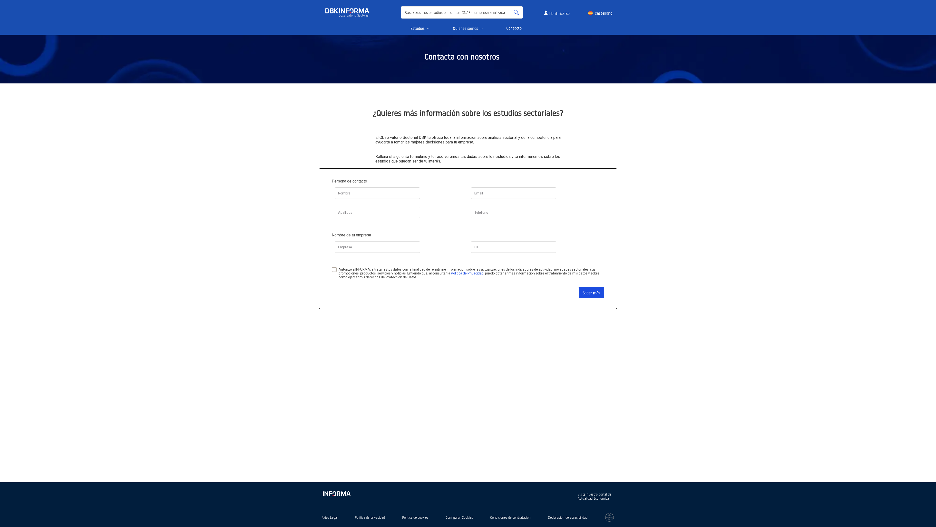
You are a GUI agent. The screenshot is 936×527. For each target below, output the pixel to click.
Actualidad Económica (593, 498)
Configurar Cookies (459, 517)
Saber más (591, 292)
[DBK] (349, 12)
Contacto (514, 28)
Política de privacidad (370, 517)
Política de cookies (415, 517)
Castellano (603, 13)
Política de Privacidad (467, 273)
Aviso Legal (330, 517)
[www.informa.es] (336, 493)
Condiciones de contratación (510, 517)
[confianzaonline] (609, 517)
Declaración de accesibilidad (567, 517)
